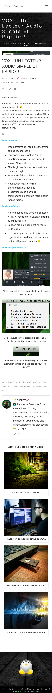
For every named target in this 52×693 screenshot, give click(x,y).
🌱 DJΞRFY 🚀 (12, 78)
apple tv (11, 382)
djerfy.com (37, 382)
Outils (21, 82)
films (45, 382)
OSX (16, 82)
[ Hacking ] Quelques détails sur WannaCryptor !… (27, 539)
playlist (39, 386)
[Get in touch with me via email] (19, 434)
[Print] (16, 89)
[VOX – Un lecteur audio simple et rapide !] (26, 53)
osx (29, 386)
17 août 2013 (34, 78)
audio (18, 382)
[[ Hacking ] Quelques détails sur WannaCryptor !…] (26, 517)
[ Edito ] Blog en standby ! (26, 492)
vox (3, 390)
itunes (4, 386)
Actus (13, 43)
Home (6, 43)
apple (4, 382)
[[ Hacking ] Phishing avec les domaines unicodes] (26, 610)
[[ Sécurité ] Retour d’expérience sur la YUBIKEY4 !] (26, 563)
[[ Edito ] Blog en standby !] (26, 470)
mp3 (10, 386)
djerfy (29, 382)
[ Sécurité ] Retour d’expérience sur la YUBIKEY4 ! (27, 585)
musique (22, 386)
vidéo (45, 386)
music (15, 386)
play (33, 386)
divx (24, 382)
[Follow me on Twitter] (15, 434)
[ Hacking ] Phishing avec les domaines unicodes (27, 632)
